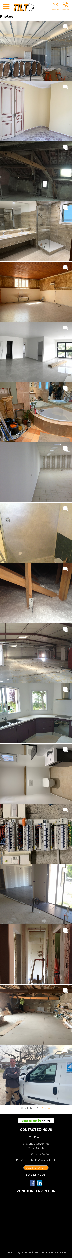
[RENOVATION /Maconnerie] (36, 954)
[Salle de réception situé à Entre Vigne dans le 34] (36, 292)
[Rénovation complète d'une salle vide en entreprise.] (36, 51)
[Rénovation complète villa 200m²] (36, 352)
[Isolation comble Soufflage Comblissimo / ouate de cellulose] (36, 593)
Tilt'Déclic (44, 1108)
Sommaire (60, 1252)
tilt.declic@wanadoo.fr (41, 1160)
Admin (49, 1252)
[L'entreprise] (36, 1075)
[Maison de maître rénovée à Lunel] (36, 111)
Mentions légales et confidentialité (25, 1252)
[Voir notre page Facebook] (32, 1183)
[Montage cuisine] (36, 713)
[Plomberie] (36, 774)
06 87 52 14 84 (39, 1154)
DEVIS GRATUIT (36, 1167)
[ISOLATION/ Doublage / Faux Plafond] (36, 472)
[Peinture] (36, 533)
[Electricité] (36, 834)
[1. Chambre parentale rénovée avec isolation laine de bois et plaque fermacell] (36, 171)
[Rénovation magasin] (36, 653)
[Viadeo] (39, 1183)
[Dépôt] (36, 1015)
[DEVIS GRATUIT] (55, 7)
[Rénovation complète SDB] (36, 231)
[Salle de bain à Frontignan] (36, 412)
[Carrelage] (36, 894)
